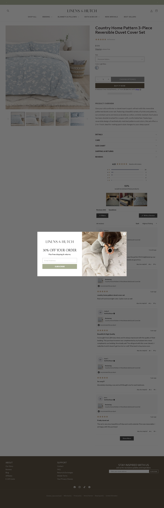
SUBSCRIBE (60, 266)
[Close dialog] (124, 234)
